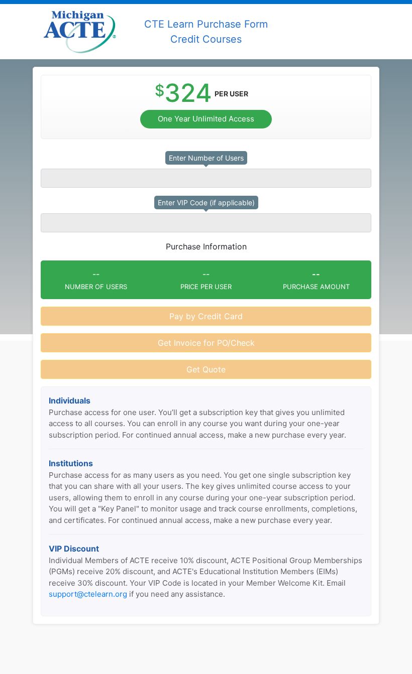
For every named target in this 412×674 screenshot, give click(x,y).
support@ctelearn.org (88, 594)
